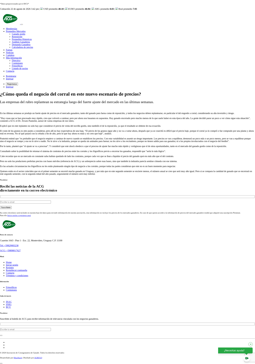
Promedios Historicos (22, 39)
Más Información (14, 58)
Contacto (10, 71)
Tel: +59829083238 (9, 245)
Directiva (16, 60)
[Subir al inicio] (1, 363)
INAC (9, 302)
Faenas (9, 50)
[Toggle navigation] (22, 24)
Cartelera (10, 55)
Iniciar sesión (12, 265)
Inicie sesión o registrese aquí (19, 215)
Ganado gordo (18, 34)
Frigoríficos (17, 66)
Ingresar (9, 78)
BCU (8, 307)
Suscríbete (5, 207)
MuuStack (18, 358)
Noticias (10, 52)
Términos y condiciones (17, 275)
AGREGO (38, 358)
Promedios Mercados (16, 31)
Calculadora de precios (22, 47)
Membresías (11, 28)
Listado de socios (20, 68)
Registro (10, 267)
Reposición (17, 36)
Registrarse (11, 76)
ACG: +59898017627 (10, 250)
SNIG (9, 304)
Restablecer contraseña (16, 270)
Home (9, 262)
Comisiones (17, 63)
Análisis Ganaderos (21, 42)
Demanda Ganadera (21, 44)
